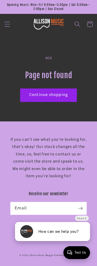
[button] (7, 24)
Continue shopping (48, 95)
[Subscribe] (80, 208)
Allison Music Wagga (41, 255)
